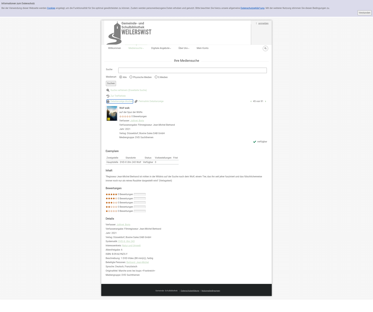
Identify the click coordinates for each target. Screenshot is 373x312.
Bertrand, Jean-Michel (137, 262)
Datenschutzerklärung (190, 291)
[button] (136, 48)
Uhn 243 (130, 241)
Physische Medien (142, 77)
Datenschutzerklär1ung (252, 8)
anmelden (263, 23)
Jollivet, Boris (137, 120)
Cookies (51, 8)
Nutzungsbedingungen (211, 291)
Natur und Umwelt (131, 245)
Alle (125, 77)
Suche (109, 69)
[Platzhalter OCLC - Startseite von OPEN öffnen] (177, 32)
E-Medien (163, 77)
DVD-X (121, 241)
